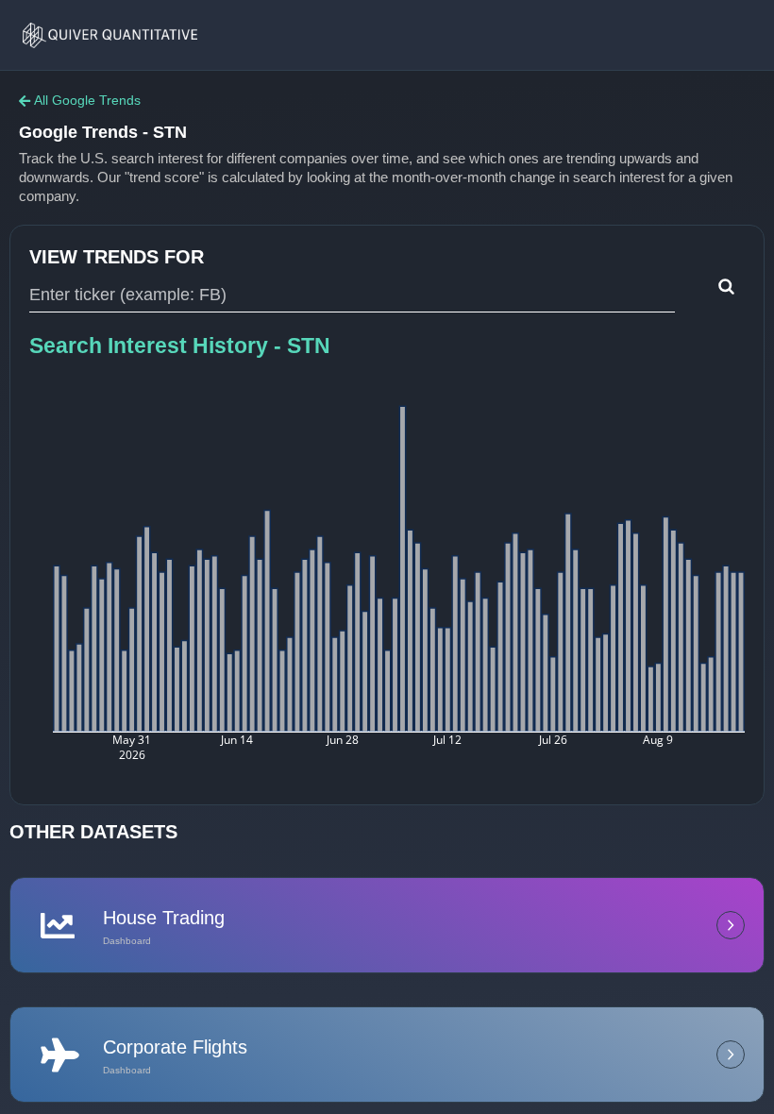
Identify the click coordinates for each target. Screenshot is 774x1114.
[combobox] (352, 295)
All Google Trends (87, 100)
